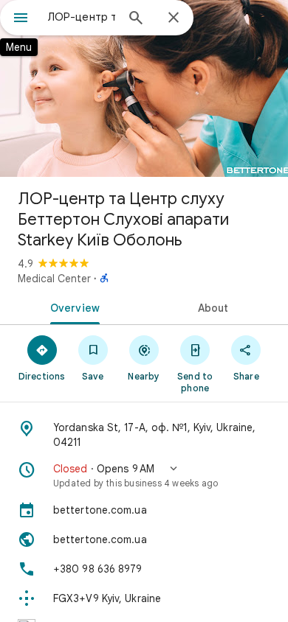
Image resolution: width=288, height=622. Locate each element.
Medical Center (54, 278)
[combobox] (81, 17)
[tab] (72, 306)
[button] (144, 475)
